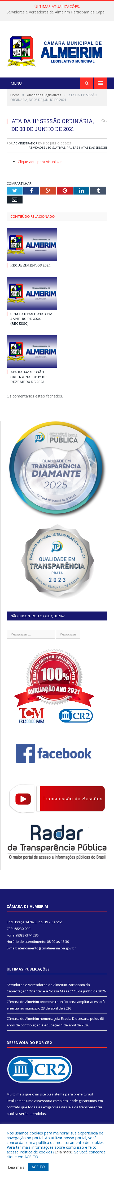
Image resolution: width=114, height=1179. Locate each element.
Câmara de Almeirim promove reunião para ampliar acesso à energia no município (58, 12)
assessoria (43, 1100)
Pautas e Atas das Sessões (87, 147)
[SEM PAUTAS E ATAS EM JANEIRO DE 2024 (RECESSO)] (32, 293)
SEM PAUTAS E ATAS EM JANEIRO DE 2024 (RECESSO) (31, 319)
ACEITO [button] (38, 1166)
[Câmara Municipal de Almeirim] (57, 50)
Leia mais (63, 1151)
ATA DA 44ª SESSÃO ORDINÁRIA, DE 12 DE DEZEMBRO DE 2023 (28, 377)
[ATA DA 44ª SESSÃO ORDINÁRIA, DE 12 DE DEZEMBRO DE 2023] (32, 351)
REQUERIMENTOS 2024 (30, 265)
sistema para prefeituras (72, 1094)
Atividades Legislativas (47, 147)
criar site (39, 1094)
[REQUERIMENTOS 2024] (32, 244)
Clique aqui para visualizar (40, 161)
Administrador (25, 143)
